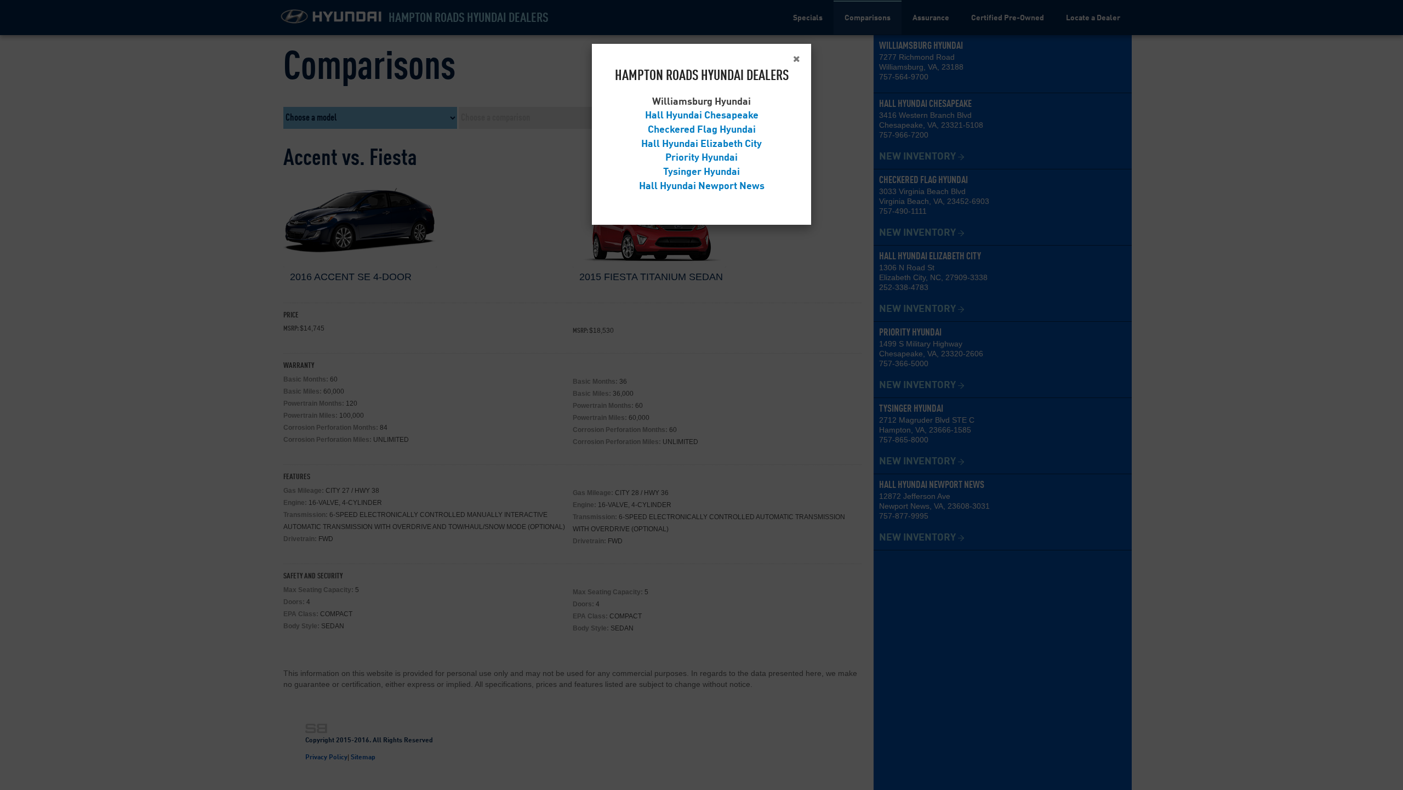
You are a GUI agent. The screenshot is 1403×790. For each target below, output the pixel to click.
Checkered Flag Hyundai (702, 130)
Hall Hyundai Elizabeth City (701, 144)
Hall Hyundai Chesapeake (701, 116)
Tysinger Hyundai (701, 172)
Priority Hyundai (701, 158)
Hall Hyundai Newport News (702, 186)
